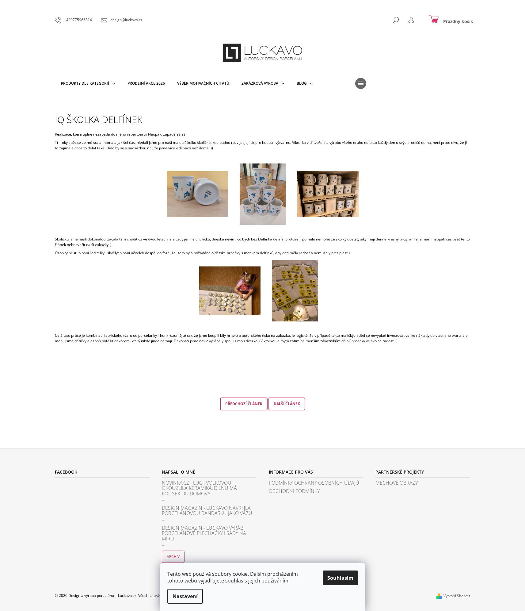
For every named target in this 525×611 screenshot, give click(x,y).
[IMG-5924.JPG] (263, 193)
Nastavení (185, 596)
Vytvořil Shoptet (456, 595)
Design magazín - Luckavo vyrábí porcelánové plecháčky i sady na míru (204, 533)
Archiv (173, 556)
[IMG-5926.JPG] (295, 290)
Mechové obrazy (396, 483)
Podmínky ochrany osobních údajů (314, 483)
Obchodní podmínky (294, 491)
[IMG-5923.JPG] (197, 186)
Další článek (287, 403)
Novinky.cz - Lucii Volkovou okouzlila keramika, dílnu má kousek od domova (199, 488)
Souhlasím (340, 577)
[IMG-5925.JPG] (230, 283)
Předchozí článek (243, 403)
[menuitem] (88, 83)
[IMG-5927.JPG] (328, 186)
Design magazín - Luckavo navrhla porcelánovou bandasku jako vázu (207, 510)
